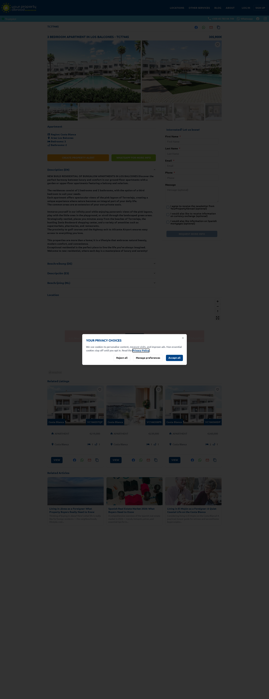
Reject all (121, 357)
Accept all (174, 357)
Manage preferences (148, 357)
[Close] (183, 338)
